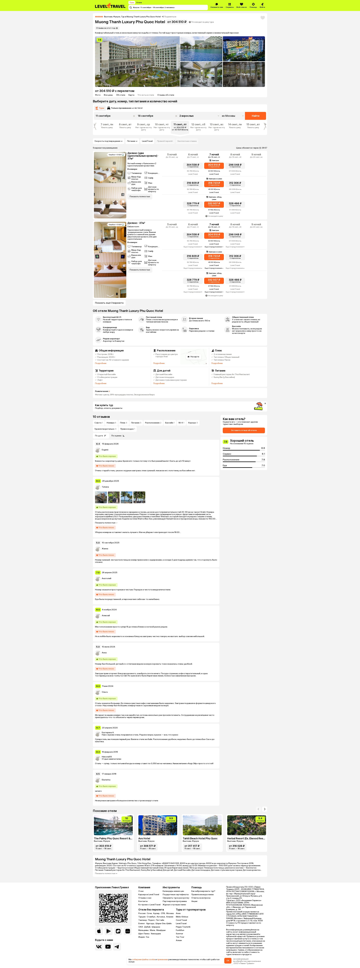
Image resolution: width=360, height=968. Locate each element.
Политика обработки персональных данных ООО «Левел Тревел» (243, 962)
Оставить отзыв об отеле (244, 430)
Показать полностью (105, 523)
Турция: (142, 917)
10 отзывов (101, 417)
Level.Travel (147, 141)
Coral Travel (181, 920)
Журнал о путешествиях (174, 904)
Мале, (153, 930)
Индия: (141, 937)
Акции (194, 901)
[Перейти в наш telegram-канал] (117, 947)
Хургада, (150, 923)
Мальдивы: (143, 930)
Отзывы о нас (144, 898)
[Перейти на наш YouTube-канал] (108, 947)
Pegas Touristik (183, 927)
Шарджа (156, 927)
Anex (178, 913)
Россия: (142, 913)
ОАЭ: (141, 927)
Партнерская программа (175, 901)
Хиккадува (156, 934)
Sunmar (179, 933)
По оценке (116, 436)
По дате (99, 436)
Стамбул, (151, 917)
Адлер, (156, 913)
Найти (255, 115)
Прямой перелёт (165, 141)
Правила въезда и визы (202, 894)
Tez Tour (180, 937)
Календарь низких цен (173, 891)
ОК (228, 960)
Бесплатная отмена (187, 141)
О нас (141, 891)
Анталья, (161, 917)
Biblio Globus (182, 917)
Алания (169, 917)
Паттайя (160, 920)
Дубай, (147, 927)
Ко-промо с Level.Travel (149, 904)
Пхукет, (151, 920)
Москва (170, 913)
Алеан (179, 940)
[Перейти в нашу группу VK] (99, 947)
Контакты (143, 901)
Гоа (147, 937)
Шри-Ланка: (144, 934)
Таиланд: (143, 920)
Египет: (142, 923)
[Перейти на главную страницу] (110, 5)
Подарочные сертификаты (176, 894)
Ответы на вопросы (201, 898)
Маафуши (161, 930)
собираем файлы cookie (143, 959)
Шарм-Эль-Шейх (164, 923)
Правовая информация (237, 959)
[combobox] (233, 115)
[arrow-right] (258, 809)
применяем (162, 959)
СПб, (163, 913)
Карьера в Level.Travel (148, 894)
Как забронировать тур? (203, 891)
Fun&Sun (180, 930)
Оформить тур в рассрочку (176, 898)
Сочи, (150, 913)
